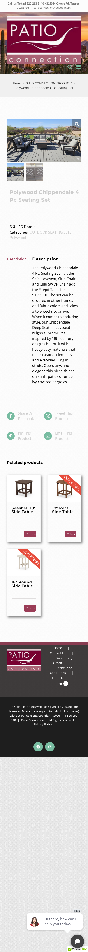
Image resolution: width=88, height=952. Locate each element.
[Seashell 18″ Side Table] (23, 488)
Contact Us (58, 653)
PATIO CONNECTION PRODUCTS (49, 83)
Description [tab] (16, 259)
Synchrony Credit (62, 660)
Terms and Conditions (61, 670)
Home (17, 83)
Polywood (18, 237)
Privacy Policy (43, 724)
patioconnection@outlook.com (52, 7)
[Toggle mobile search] (69, 66)
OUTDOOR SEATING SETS (51, 232)
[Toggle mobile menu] (78, 66)
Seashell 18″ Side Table (24, 510)
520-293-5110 (35, 3)
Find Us (57, 678)
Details (72, 534)
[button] (76, 123)
